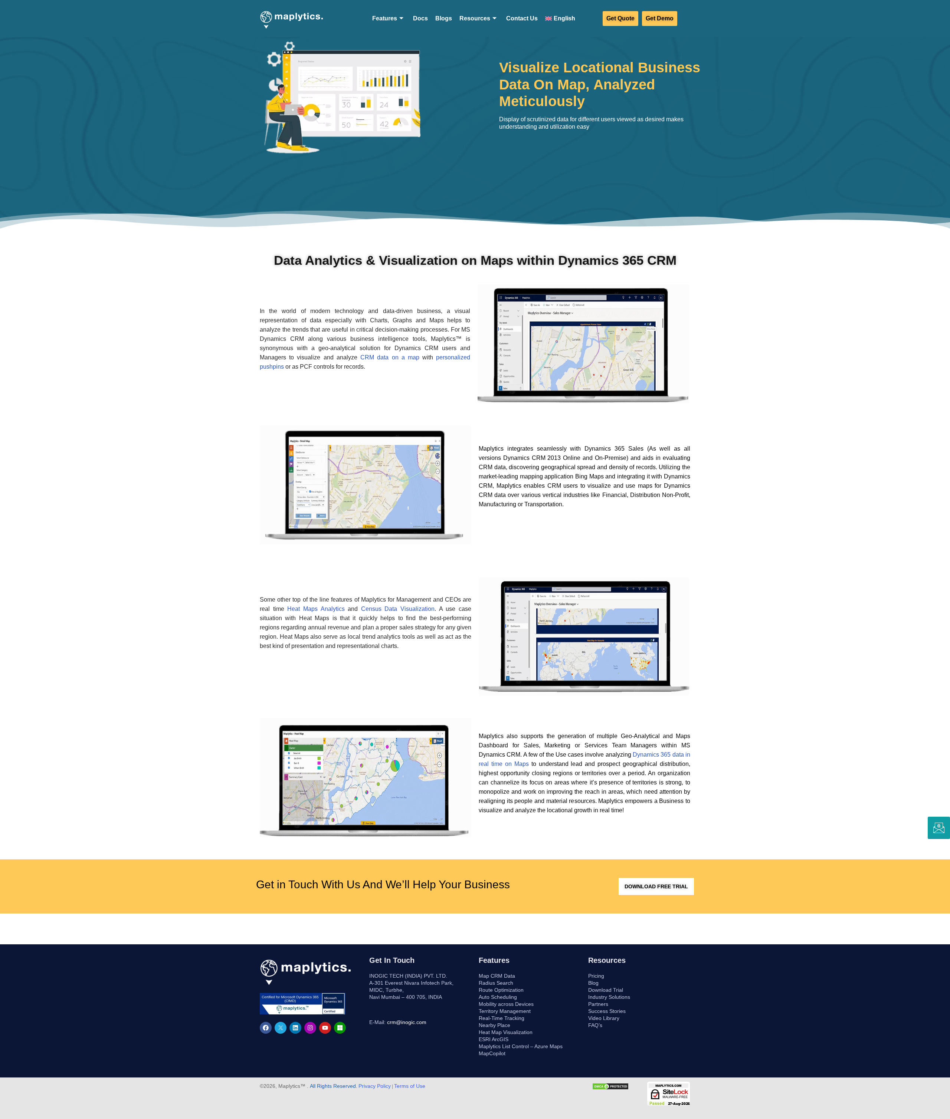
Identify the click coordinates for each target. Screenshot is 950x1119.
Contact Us (522, 18)
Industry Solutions (609, 997)
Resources (474, 18)
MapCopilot (492, 1053)
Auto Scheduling (498, 997)
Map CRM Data (497, 976)
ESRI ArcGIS (493, 1039)
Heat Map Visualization (506, 1032)
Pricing (596, 976)
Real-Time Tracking (501, 1018)
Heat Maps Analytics (315, 609)
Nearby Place (494, 1025)
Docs (420, 18)
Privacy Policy (374, 1086)
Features (384, 18)
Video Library (603, 1018)
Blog (593, 983)
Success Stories (607, 1011)
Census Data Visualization (398, 609)
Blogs (443, 18)
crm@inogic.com (406, 1022)
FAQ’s (595, 1025)
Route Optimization (501, 990)
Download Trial (605, 990)
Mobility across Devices (506, 1004)
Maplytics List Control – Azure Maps (521, 1046)
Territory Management (505, 1011)
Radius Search (496, 983)
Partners (598, 1004)
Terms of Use (409, 1086)
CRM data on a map (389, 357)
